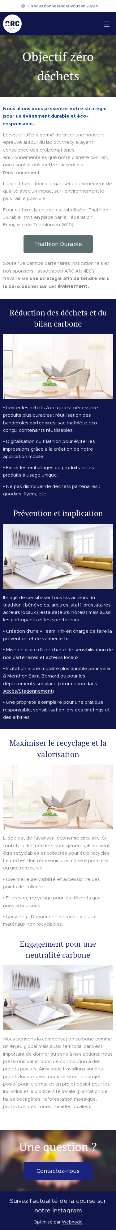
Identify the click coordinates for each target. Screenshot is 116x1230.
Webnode (72, 1222)
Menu (107, 24)
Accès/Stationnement (28, 691)
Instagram (67, 1210)
